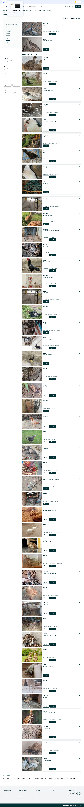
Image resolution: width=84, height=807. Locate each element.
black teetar (5, 780)
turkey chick (30, 778)
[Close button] (22, 2)
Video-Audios (38, 10)
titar (67, 778)
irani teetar (57, 778)
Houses (31, 10)
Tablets (43, 10)
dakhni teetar (72, 778)
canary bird (24, 778)
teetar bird (37, 778)
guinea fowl (50, 778)
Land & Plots (49, 10)
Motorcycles (25, 10)
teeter (18, 778)
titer (10, 780)
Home (4, 12)
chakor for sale (43, 778)
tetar (14, 778)
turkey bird (9, 778)
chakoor (62, 778)
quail (4, 778)
